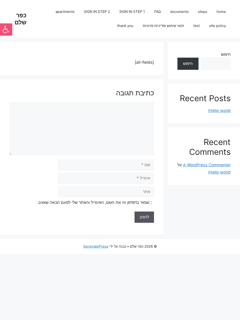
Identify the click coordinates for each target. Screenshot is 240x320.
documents (179, 11)
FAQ (157, 11)
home (221, 11)
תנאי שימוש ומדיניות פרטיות (163, 25)
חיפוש (226, 54)
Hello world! (219, 110)
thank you (125, 25)
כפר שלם (20, 19)
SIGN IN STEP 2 (97, 11)
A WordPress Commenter (207, 165)
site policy (217, 25)
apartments (65, 11)
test (196, 25)
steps (202, 11)
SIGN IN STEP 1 (132, 11)
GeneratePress (95, 246)
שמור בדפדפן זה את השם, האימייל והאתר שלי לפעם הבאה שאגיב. (93, 202)
